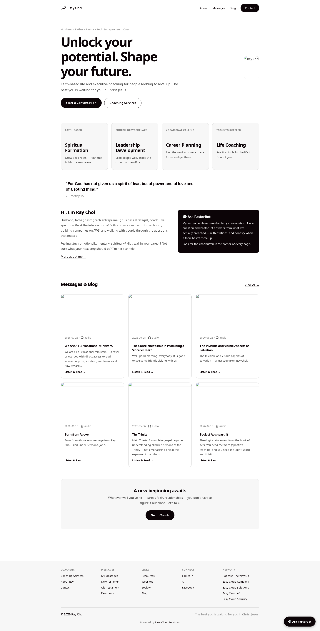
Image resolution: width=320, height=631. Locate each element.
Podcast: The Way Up (236, 576)
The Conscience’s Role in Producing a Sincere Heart (158, 348)
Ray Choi (77, 614)
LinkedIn (187, 576)
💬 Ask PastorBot (299, 621)
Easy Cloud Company (236, 581)
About (204, 8)
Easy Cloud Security (235, 599)
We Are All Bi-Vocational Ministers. (89, 346)
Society (146, 587)
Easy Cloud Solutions (236, 587)
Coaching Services (123, 103)
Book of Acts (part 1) (214, 434)
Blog (233, 8)
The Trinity (139, 434)
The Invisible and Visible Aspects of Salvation (224, 348)
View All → (252, 285)
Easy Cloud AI (231, 593)
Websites (147, 581)
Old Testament (110, 587)
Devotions (107, 593)
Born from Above (77, 434)
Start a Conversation (81, 103)
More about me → (73, 256)
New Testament (110, 581)
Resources (148, 576)
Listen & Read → (75, 372)
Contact (250, 8)
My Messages (109, 576)
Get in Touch (160, 515)
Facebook (188, 587)
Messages (218, 8)
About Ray (67, 581)
